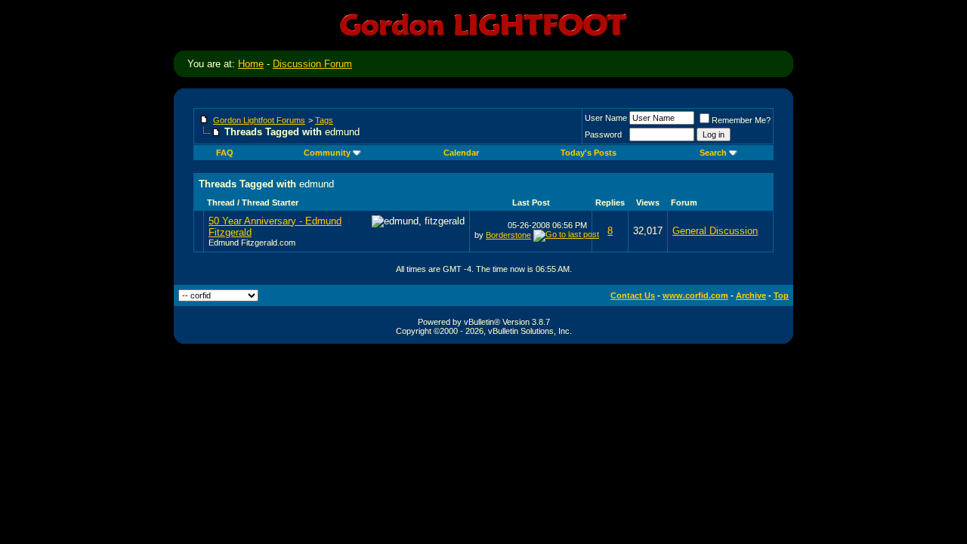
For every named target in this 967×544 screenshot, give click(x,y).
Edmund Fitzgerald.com (252, 242)
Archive (751, 295)
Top (781, 295)
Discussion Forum (312, 64)
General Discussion (715, 230)
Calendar (461, 152)
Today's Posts (588, 152)
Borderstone (508, 235)
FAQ (224, 152)
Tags (324, 120)
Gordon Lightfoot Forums (259, 120)
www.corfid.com (695, 295)
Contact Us (632, 295)
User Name (606, 117)
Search (713, 152)
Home (251, 64)
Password (603, 134)
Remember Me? (741, 120)
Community (327, 152)
